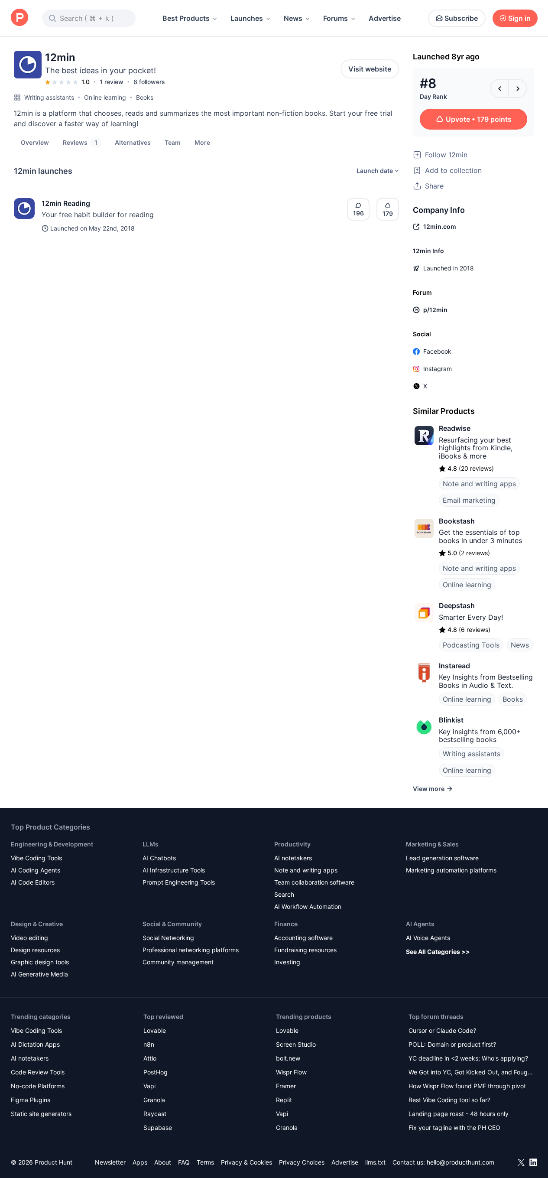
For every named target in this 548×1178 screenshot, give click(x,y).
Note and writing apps (479, 483)
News (293, 18)
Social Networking (168, 937)
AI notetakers (293, 858)
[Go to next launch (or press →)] (517, 88)
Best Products (186, 18)
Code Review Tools (38, 1072)
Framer (286, 1086)
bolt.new (288, 1058)
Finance (286, 923)
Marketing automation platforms (451, 870)
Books (144, 97)
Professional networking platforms (191, 949)
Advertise (385, 18)
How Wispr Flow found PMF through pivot (467, 1086)
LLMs (151, 844)
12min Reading (66, 203)
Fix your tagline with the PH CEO (454, 1127)
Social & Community (172, 923)
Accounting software (303, 937)
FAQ (184, 1162)
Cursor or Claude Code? (442, 1030)
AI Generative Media (39, 974)
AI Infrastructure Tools (174, 870)
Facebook (437, 351)
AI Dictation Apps (35, 1044)
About (162, 1162)
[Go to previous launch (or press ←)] (499, 88)
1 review (111, 81)
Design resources (35, 949)
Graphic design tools (40, 962)
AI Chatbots (159, 858)
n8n (148, 1044)
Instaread (454, 665)
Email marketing (469, 500)
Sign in (519, 18)
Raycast (154, 1113)
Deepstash (457, 605)
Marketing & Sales (432, 844)
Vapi (149, 1086)
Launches (246, 18)
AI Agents (420, 923)
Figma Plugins (30, 1099)
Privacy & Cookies (246, 1162)
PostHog (155, 1072)
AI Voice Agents (428, 937)
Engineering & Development (52, 844)
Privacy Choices (301, 1162)
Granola (154, 1099)
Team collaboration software (314, 882)
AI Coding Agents (35, 870)
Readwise (454, 428)
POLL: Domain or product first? (452, 1044)
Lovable (154, 1030)
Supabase (157, 1127)
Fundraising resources (305, 949)
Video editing (29, 937)
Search (284, 894)
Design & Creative (37, 923)
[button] (202, 142)
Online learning (105, 97)
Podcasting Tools (471, 645)
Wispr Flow (291, 1072)
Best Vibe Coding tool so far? (449, 1099)
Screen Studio (296, 1044)
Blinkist (451, 720)
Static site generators (41, 1113)
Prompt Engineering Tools (179, 882)
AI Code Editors (33, 882)
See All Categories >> (438, 951)
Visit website (369, 69)
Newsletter (110, 1162)
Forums (335, 18)
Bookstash (457, 521)
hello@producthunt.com (460, 1162)
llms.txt (375, 1162)
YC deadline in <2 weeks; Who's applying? (468, 1058)
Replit (284, 1099)
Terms (205, 1162)
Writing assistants (49, 97)
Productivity (292, 844)
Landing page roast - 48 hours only (459, 1113)
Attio (149, 1058)
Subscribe (461, 18)
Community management (178, 962)
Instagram (437, 368)
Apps (140, 1162)
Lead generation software (442, 858)
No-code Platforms (38, 1086)
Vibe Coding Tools (36, 858)
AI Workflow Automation (307, 906)
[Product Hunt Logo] (19, 18)
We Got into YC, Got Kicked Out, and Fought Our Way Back (471, 1072)
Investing (287, 962)
